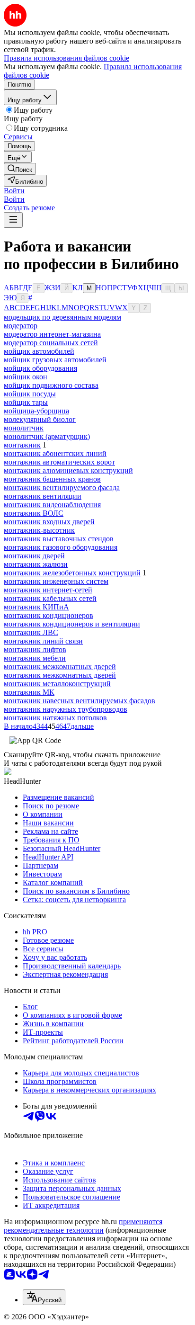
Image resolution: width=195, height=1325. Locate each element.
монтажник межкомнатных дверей (60, 666)
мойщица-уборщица (36, 411)
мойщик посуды (30, 394)
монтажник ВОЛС (33, 513)
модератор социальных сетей (51, 343)
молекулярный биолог (40, 419)
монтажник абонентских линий (55, 453)
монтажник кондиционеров (48, 615)
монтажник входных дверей (49, 522)
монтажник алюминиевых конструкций (68, 470)
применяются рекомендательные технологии (83, 1226)
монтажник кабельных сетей (50, 598)
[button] (14, 191)
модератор (20, 326)
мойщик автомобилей (39, 351)
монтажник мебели (35, 658)
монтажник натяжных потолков (55, 718)
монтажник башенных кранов (52, 479)
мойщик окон (25, 377)
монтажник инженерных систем (56, 581)
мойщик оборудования (40, 368)
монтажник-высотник (39, 530)
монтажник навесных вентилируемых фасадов (79, 701)
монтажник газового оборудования (60, 547)
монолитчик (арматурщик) (47, 436)
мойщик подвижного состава (51, 385)
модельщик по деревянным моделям (62, 317)
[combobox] (44, 1297)
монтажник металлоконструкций (57, 684)
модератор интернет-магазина (52, 334)
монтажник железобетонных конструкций (72, 573)
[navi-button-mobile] (13, 220)
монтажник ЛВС (31, 632)
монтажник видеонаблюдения (52, 505)
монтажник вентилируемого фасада (62, 487)
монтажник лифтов (35, 649)
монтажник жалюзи (36, 564)
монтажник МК (29, 692)
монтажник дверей (34, 556)
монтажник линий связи (43, 641)
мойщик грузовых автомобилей (55, 360)
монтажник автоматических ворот (59, 462)
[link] (20, 169)
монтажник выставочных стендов (59, 539)
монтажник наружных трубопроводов (65, 709)
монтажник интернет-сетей (48, 590)
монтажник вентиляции (42, 496)
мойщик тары (26, 402)
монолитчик (24, 428)
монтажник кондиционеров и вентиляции (72, 624)
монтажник (22, 445)
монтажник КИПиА (36, 607)
